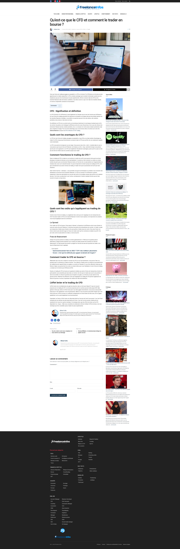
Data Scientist (65, 508)
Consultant (53, 506)
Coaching (53, 503)
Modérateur (65, 515)
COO (63, 506)
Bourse (52, 472)
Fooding (92, 441)
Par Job (52, 496)
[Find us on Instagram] (55, 1)
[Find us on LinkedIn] (57, 1)
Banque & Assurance (68, 469)
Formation (53, 512)
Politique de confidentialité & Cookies (114, 544)
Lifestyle (96, 14)
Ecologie (65, 483)
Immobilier (65, 474)
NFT (52, 476)
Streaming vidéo (92, 455)
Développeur (54, 510)
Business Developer (67, 499)
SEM (63, 519)
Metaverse (64, 460)
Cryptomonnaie (54, 474)
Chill (79, 450)
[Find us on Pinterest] (59, 1)
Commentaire (53, 364)
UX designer (65, 524)
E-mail (51, 388)
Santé (64, 488)
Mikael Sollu (57, 29)
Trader (88, 29)
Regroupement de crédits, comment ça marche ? (117, 275)
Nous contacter (118, 1)
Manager (53, 515)
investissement (56, 323)
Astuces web (54, 456)
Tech (51, 453)
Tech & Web (56, 14)
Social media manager (67, 522)
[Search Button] (129, 1)
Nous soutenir (124, 1)
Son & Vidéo (54, 524)
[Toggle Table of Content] (59, 106)
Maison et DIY (81, 443)
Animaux (80, 439)
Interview (53, 485)
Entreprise (64, 456)
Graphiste (64, 512)
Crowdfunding (66, 472)
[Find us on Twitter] (53, 1)
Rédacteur (53, 517)
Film (79, 452)
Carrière (80, 477)
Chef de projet (65, 501)
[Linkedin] (55, 320)
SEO (52, 522)
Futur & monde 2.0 (55, 458)
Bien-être (80, 441)
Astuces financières (55, 469)
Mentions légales (126, 544)
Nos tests (115, 14)
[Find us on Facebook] (51, 1)
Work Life (80, 475)
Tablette (80, 471)
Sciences (53, 490)
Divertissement (106, 14)
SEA (52, 519)
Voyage (80, 459)
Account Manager (55, 499)
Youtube (90, 459)
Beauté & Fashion (94, 439)
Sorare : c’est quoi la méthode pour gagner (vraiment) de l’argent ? (74, 253)
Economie (53, 483)
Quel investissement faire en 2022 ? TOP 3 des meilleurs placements (75, 251)
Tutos (52, 463)
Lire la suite (113, 130)
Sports (91, 443)
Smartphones (93, 468)
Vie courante (81, 446)
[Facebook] (58, 320)
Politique (65, 485)
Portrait (52, 488)
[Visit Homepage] (90, 7)
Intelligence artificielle (67, 458)
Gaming (90, 452)
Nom (51, 382)
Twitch (90, 457)
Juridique (92, 480)
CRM (52, 508)
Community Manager (67, 503)
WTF (79, 462)
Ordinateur (80, 468)
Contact (103, 544)
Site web (79, 388)
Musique (80, 455)
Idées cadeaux (93, 471)
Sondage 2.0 (123, 14)
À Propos (99, 544)
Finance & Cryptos (81, 14)
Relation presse (66, 517)
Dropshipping (65, 510)
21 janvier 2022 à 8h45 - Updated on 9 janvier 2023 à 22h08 (73, 29)
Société (90, 14)
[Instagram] (52, 320)
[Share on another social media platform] (128, 89)
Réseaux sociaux (55, 460)
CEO (52, 501)
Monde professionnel (67, 14)
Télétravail (80, 482)
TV (79, 457)
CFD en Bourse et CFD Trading (72, 130)
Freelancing (93, 477)
